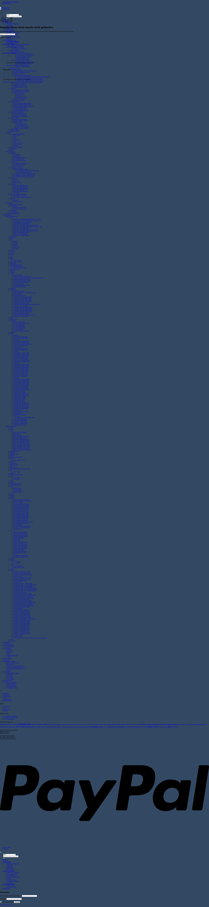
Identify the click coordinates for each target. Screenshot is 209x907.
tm (173, 727)
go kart (116, 724)
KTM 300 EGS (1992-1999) (21, 379)
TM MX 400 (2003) (18, 550)
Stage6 (12, 497)
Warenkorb (6, 709)
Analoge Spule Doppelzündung (25, 54)
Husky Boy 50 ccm (18, 291)
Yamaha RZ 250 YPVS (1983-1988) (23, 598)
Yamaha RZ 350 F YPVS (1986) (22, 601)
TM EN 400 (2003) (18, 538)
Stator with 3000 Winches (20, 187)
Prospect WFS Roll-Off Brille (15, 669)
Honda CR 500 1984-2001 (20, 282)
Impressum (6, 693)
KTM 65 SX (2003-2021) (20, 419)
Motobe (12, 461)
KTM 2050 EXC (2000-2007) (21, 362)
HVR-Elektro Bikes (9, 44)
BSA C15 (15, 248)
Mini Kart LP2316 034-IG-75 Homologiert (25, 71)
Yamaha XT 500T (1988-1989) (22, 617)
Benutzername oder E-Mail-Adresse (11, 896)
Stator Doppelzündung (22, 59)
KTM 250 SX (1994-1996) (20, 372)
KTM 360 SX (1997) (19, 401)
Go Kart (9, 38)
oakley (167, 724)
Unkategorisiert (7, 680)
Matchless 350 (14, 454)
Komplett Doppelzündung (23, 56)
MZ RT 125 (16, 472)
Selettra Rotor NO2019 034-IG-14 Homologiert (29, 78)
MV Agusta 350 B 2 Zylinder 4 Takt (20, 469)
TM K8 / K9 (16, 539)
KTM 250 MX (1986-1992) (20, 369)
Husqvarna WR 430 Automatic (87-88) (24, 314)
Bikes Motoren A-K (12, 216)
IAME (14, 137)
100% (15, 724)
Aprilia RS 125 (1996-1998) (21, 223)
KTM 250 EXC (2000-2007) (21, 367)
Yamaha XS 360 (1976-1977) (21, 611)
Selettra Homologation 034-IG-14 (121, 727)
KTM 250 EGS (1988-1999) (21, 364)
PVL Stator (37, 727)
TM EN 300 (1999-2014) (20, 536)
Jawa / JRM (13, 319)
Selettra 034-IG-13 (18, 74)
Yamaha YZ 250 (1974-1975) (21, 627)
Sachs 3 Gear (17, 489)
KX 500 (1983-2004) (19, 328)
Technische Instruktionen (11, 2)
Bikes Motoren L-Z (12, 35)
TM (11, 530)
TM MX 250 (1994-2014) (20, 547)
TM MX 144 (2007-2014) (20, 545)
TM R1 (12, 150)
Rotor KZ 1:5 (20, 94)
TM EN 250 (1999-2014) (20, 535)
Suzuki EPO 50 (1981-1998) (21, 500)
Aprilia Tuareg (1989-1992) (21, 232)
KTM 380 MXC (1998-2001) (21, 407)
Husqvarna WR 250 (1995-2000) (22, 312)
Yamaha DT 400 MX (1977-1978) (22, 575)
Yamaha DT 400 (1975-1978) (21, 573)
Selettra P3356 (14, 118)
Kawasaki (13, 320)
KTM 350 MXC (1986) (19, 392)
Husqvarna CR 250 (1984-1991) (22, 300)
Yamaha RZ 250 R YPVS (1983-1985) (24, 595)
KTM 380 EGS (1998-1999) (21, 403)
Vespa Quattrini (17, 566)
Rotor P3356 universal (22, 126)
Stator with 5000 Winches (20, 191)
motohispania (14, 464)
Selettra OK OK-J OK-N (16, 112)
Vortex (11, 569)
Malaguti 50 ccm (14, 451)
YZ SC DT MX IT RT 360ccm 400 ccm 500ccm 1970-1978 (30, 638)
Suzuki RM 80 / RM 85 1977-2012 (23, 522)
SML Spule (10, 676)
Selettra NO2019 (15, 102)
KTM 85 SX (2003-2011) (20, 422)
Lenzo (15, 138)
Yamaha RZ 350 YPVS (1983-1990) (23, 605)
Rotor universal (17, 182)
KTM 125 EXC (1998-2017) (21, 342)
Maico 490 (16, 433)
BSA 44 (15, 244)
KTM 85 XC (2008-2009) (20, 423)
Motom (12, 466)
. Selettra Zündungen (13, 41)
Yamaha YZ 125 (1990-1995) (21, 623)
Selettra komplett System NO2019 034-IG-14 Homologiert (32, 77)
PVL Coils (13, 153)
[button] (9, 53)
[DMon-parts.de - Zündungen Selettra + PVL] (5, 8)
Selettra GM (105, 727)
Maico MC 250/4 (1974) (20, 438)
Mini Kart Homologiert (16, 147)
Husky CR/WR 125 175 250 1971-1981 (24, 292)
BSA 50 (15, 245)
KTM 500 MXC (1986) (19, 414)
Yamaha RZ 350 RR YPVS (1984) (23, 604)
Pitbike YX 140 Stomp (16, 475)
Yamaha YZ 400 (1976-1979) (21, 633)
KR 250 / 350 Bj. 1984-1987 (21, 323)
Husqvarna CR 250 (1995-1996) (22, 301)
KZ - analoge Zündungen (17, 134)
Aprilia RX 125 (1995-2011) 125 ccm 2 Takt (25, 229)
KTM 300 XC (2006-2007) (20, 388)
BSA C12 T (16, 247)
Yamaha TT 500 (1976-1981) (21, 610)
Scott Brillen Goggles (9, 661)
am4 (37, 724)
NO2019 (162, 724)
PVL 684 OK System (19, 165)
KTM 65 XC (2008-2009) (20, 420)
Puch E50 (16, 479)
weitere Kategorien (9, 871)
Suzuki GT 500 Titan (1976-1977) (22, 501)
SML (170, 727)
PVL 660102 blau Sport (20, 163)
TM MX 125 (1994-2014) (20, 544)
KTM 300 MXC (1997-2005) (21, 385)
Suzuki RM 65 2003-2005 (20, 520)
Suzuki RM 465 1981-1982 (21, 514)
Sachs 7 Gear (17, 492)
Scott (71, 727)
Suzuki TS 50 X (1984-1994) (21, 527)
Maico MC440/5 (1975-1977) (21, 448)
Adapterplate (24, 724)
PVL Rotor (20, 727)
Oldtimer (12, 473)
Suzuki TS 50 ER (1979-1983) (22, 526)
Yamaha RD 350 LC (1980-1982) (22, 586)
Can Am (12, 253)
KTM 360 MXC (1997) (19, 398)
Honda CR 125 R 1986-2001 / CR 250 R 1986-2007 (28, 278)
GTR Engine (13, 206)
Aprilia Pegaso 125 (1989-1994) (22, 222)
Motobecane (13, 463)
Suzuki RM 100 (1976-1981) (21, 505)
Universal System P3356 (20, 128)
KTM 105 (15, 335)
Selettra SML (7, 671)
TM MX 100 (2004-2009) (20, 542)
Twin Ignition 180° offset (20, 196)
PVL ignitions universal (16, 168)
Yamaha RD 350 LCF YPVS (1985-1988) (25, 589)
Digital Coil (16, 156)
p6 (174, 724)
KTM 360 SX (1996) (19, 400)
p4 (171, 724)
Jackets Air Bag (11, 40)
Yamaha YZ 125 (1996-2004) (21, 624)
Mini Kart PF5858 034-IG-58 (21, 72)
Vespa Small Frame (18, 567)
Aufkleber (9, 649)
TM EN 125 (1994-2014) (20, 532)
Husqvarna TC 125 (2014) (20, 306)
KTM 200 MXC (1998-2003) (21, 356)
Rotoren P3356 (17, 122)
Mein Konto (6, 3)
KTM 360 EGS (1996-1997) (21, 394)
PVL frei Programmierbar (20, 169)
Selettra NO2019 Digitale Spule (22, 104)
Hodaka (12, 272)
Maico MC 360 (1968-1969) (21, 441)
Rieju (11, 480)
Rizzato (12, 482)
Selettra (5, 861)
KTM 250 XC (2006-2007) (20, 375)
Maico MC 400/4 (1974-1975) (21, 444)
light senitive (147, 724)
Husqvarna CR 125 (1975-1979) (22, 297)
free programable (109, 724)
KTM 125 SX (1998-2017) (20, 345)
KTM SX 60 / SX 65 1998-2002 (25, 417)
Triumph (12, 560)
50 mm (10, 724)
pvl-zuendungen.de (8, 719)
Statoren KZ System (19, 100)
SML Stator (10, 677)
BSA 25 (15, 241)
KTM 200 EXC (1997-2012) (21, 354)
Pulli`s (8, 654)
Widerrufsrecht (7, 701)
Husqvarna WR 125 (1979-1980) (22, 307)
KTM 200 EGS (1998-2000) (21, 353)
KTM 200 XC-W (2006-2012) (21, 360)
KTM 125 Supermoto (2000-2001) (22, 344)
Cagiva (12, 251)
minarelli (155, 724)
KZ (141, 724)
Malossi (12, 453)
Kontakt (5, 710)
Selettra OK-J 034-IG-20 (20, 85)
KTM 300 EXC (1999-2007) (21, 382)
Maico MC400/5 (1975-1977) (21, 447)
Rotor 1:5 (15, 179)
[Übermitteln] (0, 36)
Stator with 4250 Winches (20, 190)
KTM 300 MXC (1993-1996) (21, 384)
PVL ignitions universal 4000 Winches (24, 173)
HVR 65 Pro (10, 46)
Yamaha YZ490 (17, 636)
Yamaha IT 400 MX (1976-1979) (22, 577)
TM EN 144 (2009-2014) (20, 533)
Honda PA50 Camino (19, 287)
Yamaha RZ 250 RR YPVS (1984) (23, 597)
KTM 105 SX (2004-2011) (20, 337)
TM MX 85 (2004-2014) (19, 552)
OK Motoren (13, 149)
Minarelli (12, 456)
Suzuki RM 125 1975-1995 (21, 507)
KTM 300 (15, 378)
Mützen (9, 652)
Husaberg (13, 288)
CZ (11, 256)
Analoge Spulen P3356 (20, 119)
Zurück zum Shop (12, 65)
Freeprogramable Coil (19, 157)
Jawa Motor (13, 210)
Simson (12, 495)
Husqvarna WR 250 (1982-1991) (22, 310)
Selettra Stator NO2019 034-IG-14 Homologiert (29, 81)
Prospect (178, 724)
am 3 (33, 724)
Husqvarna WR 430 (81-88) (21, 313)
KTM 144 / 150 (17, 347)
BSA (11, 240)
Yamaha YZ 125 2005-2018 (21, 626)
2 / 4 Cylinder (17, 563)
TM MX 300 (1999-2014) (20, 548)
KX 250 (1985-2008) (19, 326)
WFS (176, 727)
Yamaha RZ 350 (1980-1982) (21, 599)
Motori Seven (17, 140)
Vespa (11, 564)
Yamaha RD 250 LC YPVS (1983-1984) (24, 585)
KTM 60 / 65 (16, 416)
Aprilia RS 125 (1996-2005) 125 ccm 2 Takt (25, 225)
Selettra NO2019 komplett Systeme (23, 106)
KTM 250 (15, 363)
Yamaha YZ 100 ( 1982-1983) (21, 620)
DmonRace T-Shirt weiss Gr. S (70, 724)
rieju (58, 727)
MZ (11, 470)
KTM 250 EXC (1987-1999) (21, 366)
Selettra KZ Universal (19, 99)
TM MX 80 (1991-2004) (19, 551)
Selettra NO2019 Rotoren (20, 107)
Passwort (3, 899)
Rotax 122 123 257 (15, 483)
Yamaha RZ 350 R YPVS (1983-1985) (24, 602)
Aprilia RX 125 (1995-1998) (21, 228)
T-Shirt (8, 657)
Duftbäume (10, 651)
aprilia (53, 724)
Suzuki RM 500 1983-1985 (21, 517)
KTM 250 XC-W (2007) (19, 376)
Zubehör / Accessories (13, 32)
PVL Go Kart (13, 162)
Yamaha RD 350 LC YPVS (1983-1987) (24, 588)
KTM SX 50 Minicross (19, 425)
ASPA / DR (16, 135)
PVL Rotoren (13, 178)
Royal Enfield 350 (15, 485)
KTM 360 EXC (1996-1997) (21, 395)
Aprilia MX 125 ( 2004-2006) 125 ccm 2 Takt (25, 220)
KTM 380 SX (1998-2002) (20, 409)
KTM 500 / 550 (17, 413)
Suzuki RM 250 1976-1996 (21, 508)
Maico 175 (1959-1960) (20, 432)
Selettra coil (97, 727)
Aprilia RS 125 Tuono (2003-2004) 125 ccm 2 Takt (27, 226)
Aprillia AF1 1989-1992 (19, 234)
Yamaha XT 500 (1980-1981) (21, 614)
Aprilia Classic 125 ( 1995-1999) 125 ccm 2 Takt (27, 219)
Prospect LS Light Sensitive (15, 666)
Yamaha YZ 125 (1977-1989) (21, 622)
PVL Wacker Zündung (19, 160)
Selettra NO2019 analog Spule (22, 103)
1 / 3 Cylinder (17, 561)
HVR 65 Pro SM (11, 47)
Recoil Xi (9, 670)
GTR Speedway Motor (16, 266)
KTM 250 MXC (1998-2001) (21, 370)
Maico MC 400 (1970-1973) (21, 442)
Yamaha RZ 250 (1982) (20, 592)
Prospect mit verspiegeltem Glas (16, 667)
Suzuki (12, 498)
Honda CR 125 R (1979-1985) (22, 276)
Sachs (11, 486)
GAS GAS (13, 263)
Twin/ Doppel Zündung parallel (22, 197)
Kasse (5, 708)
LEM (11, 428)
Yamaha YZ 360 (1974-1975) (21, 632)
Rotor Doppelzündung (22, 57)
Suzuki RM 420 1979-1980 (21, 513)
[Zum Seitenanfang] (0, 852)
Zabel (11, 639)
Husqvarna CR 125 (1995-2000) (22, 298)
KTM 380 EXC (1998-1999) (21, 404)
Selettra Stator (163, 727)
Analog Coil (16, 154)
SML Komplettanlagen (13, 673)
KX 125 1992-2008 (18, 325)
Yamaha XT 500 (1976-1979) (21, 613)
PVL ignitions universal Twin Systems (24, 176)
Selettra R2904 (14, 129)
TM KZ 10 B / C (17, 541)
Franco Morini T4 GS (16, 262)
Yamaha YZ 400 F (18, 635)
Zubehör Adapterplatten (13, 37)
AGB (4, 698)
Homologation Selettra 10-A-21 (126, 724)
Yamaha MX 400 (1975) (20, 580)
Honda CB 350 (17, 275)
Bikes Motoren (7, 215)
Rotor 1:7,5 (16, 181)
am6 (45, 724)
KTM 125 (15, 339)
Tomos (12, 558)
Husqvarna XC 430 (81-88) (21, 316)
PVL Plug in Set (17, 201)
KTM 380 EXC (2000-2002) (21, 406)
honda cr (137, 724)
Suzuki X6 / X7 (17, 529)
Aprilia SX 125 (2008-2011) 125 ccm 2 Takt (25, 231)
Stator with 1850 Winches (20, 185)
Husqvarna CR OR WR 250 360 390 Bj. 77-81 (26, 304)
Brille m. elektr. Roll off (13, 663)
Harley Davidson (15, 269)
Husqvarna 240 (17, 294)
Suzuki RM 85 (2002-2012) (21, 523)
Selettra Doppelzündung (17, 52)
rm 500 (62, 727)
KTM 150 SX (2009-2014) (20, 348)
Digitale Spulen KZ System (21, 91)
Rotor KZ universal (21, 97)
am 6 (49, 724)
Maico (11, 431)
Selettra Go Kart (14, 68)
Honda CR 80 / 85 (18, 284)
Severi (15, 141)
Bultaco (12, 250)
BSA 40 (15, 243)
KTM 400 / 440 (17, 410)
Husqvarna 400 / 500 (19, 295)
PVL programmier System (23, 172)
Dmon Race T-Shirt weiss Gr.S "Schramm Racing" (91, 724)
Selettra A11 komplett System (21, 44)
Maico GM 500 (17, 435)
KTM (11, 334)
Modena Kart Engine (16, 457)
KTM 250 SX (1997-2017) (20, 373)
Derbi (11, 257)
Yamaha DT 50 (17, 576)
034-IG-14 (4, 724)
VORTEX (16, 146)
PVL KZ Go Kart (17, 166)
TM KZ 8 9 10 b (17, 144)
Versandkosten (7, 699)
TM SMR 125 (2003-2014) (20, 557)
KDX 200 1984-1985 (19, 322)
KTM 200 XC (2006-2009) (20, 359)
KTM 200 (15, 351)
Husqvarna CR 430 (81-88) (21, 303)
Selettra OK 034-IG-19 (19, 84)
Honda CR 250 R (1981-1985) (22, 281)
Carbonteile (6, 642)
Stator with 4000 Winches (20, 188)
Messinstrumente (11, 686)
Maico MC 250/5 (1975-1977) (21, 439)
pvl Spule (29, 727)
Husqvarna (13, 290)
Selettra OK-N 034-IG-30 (20, 87)
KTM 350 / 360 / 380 (19, 391)
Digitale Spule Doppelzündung (25, 62)
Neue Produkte (7, 658)
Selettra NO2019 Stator (20, 109)
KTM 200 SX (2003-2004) (20, 357)
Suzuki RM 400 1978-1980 (21, 511)
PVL (183, 724)
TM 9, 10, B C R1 (18, 143)
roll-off (67, 727)
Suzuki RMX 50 (17, 525)
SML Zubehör (10, 29)
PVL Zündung (11, 151)
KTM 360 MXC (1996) (19, 397)
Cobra (11, 254)
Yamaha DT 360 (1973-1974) (21, 572)
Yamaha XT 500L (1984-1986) (22, 616)
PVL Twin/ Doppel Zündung (18, 194)
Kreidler (12, 332)
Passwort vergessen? (6, 905)
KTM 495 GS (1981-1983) (20, 411)
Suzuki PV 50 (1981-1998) (20, 504)
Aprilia (12, 218)
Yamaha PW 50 (17, 582)
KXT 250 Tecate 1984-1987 (21, 331)
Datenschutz (7, 696)
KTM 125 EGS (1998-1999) (21, 341)
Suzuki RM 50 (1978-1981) (21, 516)
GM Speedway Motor (16, 204)
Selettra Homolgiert (15, 69)
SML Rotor (10, 25)
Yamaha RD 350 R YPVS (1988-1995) (24, 591)
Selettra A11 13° (14, 43)
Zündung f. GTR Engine (20, 209)
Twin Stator (16, 193)
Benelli (12, 238)
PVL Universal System (49, 727)
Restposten (6, 660)
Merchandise (7, 648)
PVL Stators (13, 184)
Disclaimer (6, 695)
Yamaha (12, 570)
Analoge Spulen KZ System (21, 90)
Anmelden (17, 902)
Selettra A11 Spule (18, 46)
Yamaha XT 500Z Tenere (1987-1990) (24, 619)
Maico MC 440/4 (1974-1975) (21, 445)
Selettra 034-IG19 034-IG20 (82, 727)
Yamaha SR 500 (18, 608)
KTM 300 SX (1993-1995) (20, 386)
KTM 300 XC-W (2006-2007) (21, 389)
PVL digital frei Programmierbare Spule (27, 171)
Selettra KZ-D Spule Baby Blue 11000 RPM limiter (27, 82)
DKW (11, 259)
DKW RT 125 (17, 260)
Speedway (10, 43)
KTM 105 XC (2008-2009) (20, 338)
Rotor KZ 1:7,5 (20, 96)
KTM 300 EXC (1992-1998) (21, 381)
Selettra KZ (13, 88)
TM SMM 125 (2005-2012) (20, 555)
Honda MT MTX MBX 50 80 (21, 285)
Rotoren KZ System (18, 93)
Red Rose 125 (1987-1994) (21, 235)
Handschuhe (10, 664)
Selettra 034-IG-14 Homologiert (22, 75)
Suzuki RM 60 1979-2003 (20, 519)
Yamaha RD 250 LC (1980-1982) (22, 583)
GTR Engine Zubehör (19, 207)
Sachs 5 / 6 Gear (18, 491)
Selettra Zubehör (15, 131)
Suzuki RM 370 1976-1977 (21, 510)
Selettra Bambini (14, 50)
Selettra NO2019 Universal (21, 110)
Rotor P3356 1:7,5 (21, 125)
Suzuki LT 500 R (18, 503)
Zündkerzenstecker (12, 688)
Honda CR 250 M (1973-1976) (22, 279)
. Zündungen (7, 40)
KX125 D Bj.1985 (18, 329)
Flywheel (15, 200)
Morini (11, 458)
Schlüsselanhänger (12, 655)
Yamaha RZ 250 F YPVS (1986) (22, 594)
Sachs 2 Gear (17, 488)
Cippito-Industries (12, 683)
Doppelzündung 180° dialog (21, 60)
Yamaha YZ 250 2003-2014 (21, 630)
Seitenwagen (13, 212)
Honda (12, 273)
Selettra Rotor (152, 727)
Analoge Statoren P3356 (20, 121)
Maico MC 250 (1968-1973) (21, 436)
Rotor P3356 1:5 (21, 124)
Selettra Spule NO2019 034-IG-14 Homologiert (29, 79)
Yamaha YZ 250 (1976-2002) (21, 629)
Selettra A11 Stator (18, 47)
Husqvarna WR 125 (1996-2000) (22, 309)
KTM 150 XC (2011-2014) (20, 350)
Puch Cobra (16, 478)
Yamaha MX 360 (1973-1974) (21, 579)
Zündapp (12, 641)
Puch (11, 476)
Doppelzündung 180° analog (21, 53)
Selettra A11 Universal (19, 49)
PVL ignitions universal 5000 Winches (24, 175)
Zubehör (12, 198)
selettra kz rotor (140, 727)
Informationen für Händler (10, 716)
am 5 (41, 724)
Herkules (12, 270)
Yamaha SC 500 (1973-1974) (21, 607)
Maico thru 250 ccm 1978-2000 (22, 450)
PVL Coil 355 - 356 (18, 159)
